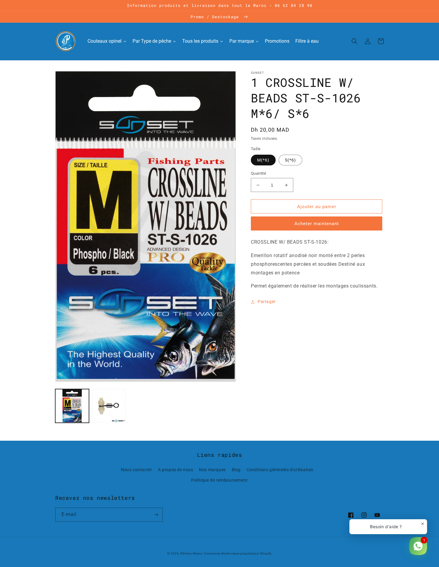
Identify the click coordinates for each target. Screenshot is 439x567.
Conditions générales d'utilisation (280, 469)
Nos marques (212, 469)
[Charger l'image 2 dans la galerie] (109, 406)
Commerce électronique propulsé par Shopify (238, 553)
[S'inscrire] (155, 515)
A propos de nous (175, 469)
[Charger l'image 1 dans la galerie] (72, 406)
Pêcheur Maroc (191, 553)
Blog (236, 469)
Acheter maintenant (316, 223)
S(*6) (290, 160)
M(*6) (263, 160)
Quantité (258, 173)
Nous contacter (136, 469)
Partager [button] (267, 301)
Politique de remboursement (219, 480)
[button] (354, 41)
